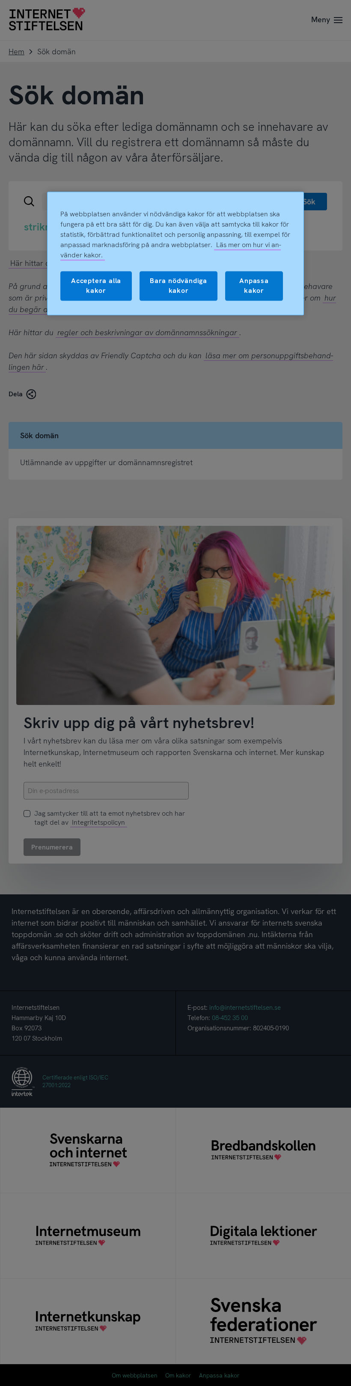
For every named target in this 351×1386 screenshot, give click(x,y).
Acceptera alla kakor (96, 286)
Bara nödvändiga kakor (178, 286)
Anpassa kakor (254, 286)
